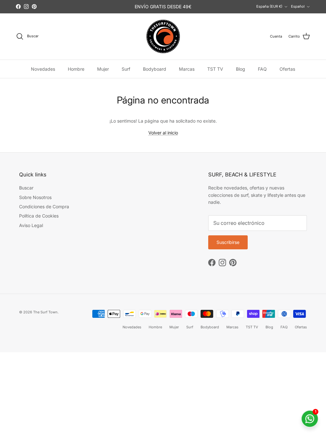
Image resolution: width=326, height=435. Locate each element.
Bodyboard (154, 69)
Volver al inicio (163, 132)
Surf (126, 69)
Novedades (43, 69)
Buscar (26, 187)
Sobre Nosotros (35, 197)
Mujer (103, 69)
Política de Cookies (39, 215)
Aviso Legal (31, 225)
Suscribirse (227, 242)
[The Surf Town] (163, 36)
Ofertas (287, 69)
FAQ (262, 69)
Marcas (187, 69)
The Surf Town (45, 312)
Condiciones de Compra (44, 206)
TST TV (215, 69)
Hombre (76, 69)
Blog (240, 69)
